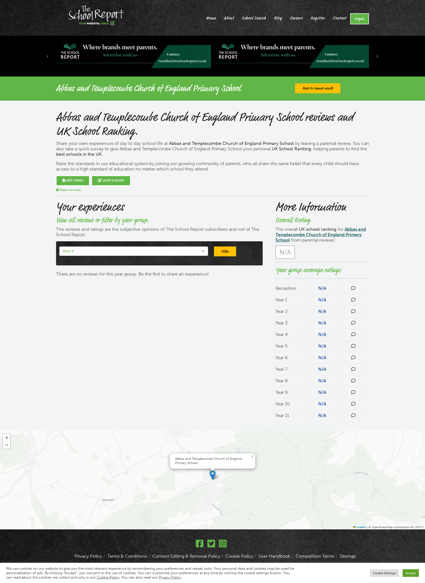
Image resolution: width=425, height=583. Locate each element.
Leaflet (361, 527)
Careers (296, 18)
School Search (254, 18)
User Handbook (274, 556)
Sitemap (348, 556)
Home (211, 18)
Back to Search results (318, 88)
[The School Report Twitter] (211, 545)
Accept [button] (411, 573)
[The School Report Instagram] (223, 545)
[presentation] (47, 56)
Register (318, 18)
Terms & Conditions (127, 556)
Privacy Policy (88, 556)
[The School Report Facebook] (200, 545)
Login (359, 18)
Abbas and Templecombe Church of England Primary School (320, 235)
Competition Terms (315, 556)
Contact (339, 18)
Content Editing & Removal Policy (186, 556)
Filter (225, 251)
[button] (213, 475)
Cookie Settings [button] (384, 573)
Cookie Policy (239, 556)
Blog (278, 18)
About (229, 18)
